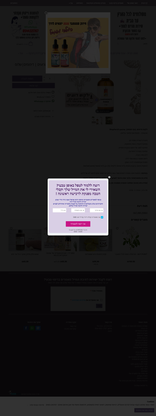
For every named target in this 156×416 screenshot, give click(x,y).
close (109, 177)
